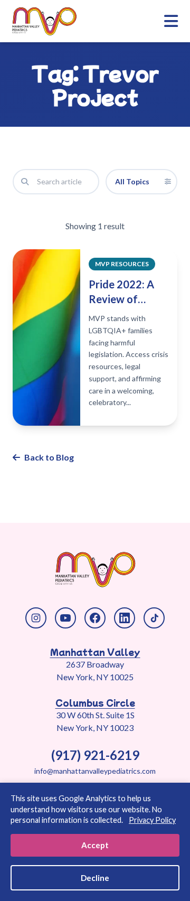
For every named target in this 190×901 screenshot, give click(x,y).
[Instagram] (35, 617)
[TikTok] (154, 617)
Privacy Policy (152, 819)
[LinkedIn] (124, 617)
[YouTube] (65, 617)
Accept (95, 845)
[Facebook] (95, 617)
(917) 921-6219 (95, 755)
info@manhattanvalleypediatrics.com (95, 770)
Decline (95, 878)
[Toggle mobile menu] (171, 21)
